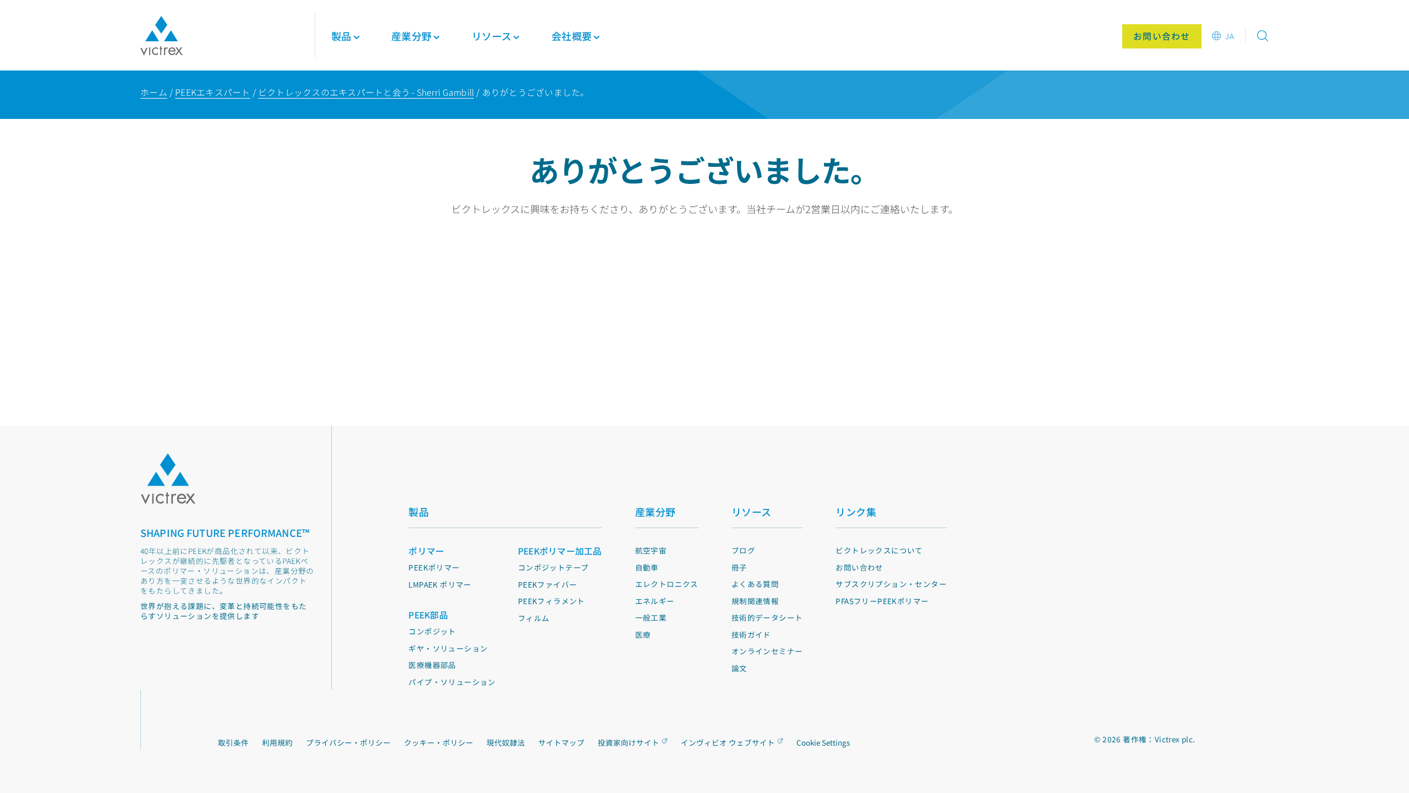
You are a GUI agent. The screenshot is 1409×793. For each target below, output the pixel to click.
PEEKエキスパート (212, 92)
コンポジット (432, 631)
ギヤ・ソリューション (448, 648)
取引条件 (233, 742)
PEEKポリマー (434, 567)
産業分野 (655, 511)
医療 (643, 634)
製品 (341, 36)
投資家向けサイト (628, 742)
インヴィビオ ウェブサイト (728, 742)
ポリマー (426, 551)
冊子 (739, 567)
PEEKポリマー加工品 (560, 551)
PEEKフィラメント (551, 600)
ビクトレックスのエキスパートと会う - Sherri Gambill (366, 92)
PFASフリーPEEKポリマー (882, 600)
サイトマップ (561, 742)
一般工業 (651, 617)
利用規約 (277, 742)
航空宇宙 (651, 550)
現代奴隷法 (506, 742)
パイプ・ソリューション (451, 681)
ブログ (743, 550)
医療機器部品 (432, 664)
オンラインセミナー (767, 650)
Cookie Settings (823, 742)
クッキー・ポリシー (438, 742)
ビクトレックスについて (878, 550)
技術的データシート (767, 617)
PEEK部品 (428, 615)
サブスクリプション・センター (891, 583)
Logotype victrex (161, 36)
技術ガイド (751, 634)
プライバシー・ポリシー (348, 742)
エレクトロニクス (666, 583)
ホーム (153, 92)
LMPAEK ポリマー (439, 584)
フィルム (534, 617)
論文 (739, 667)
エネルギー (655, 600)
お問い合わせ (859, 567)
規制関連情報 (755, 600)
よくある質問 (755, 583)
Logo (167, 478)
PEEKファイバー (547, 584)
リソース (751, 511)
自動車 (647, 567)
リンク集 (855, 511)
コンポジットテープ (553, 567)
